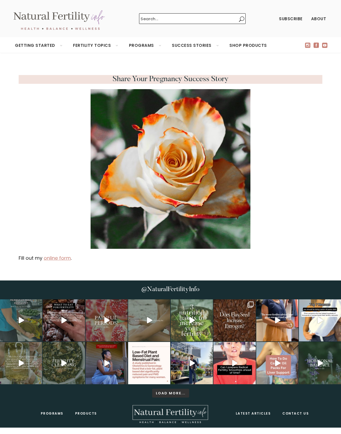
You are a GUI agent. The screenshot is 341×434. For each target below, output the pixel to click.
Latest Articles (253, 413)
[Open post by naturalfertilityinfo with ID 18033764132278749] (64, 363)
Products (86, 413)
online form (57, 258)
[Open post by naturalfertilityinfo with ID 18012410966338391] (21, 363)
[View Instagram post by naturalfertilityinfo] (37, 336)
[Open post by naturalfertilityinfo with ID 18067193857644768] (320, 363)
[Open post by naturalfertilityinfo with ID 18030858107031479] (234, 320)
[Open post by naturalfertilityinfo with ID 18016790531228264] (107, 320)
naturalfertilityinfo (20, 304)
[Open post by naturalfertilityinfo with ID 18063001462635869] (21, 320)
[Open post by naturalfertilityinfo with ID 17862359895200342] (320, 320)
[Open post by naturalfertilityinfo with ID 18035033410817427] (149, 320)
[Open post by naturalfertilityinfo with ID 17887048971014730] (107, 363)
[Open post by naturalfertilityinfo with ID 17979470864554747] (192, 320)
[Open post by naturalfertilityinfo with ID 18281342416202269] (277, 363)
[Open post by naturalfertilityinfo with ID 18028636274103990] (234, 363)
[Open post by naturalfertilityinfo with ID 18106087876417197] (64, 320)
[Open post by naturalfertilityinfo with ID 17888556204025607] (149, 363)
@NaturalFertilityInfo (170, 289)
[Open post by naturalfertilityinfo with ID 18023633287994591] (277, 320)
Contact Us (295, 413)
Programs (52, 413)
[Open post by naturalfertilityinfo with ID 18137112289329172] (192, 363)
